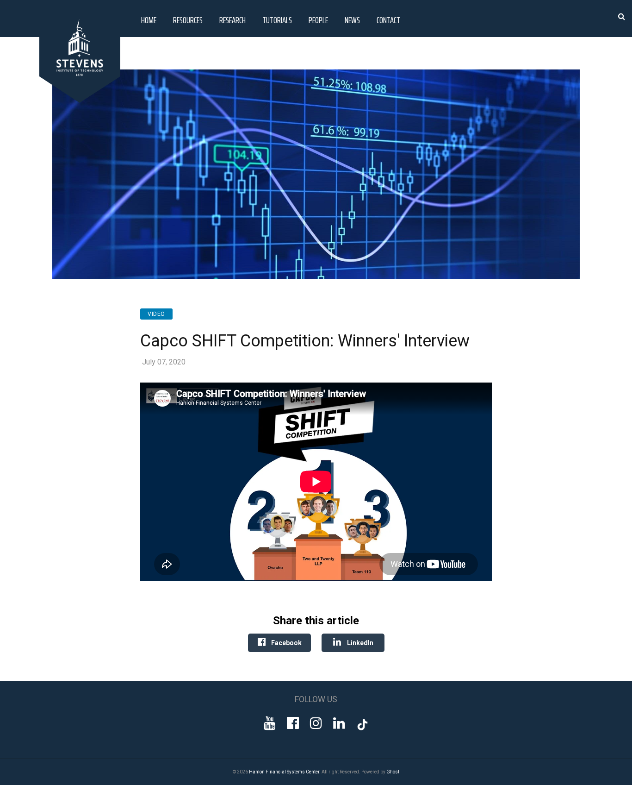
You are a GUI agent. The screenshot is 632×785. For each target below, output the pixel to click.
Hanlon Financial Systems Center (284, 771)
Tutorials (277, 20)
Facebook (286, 643)
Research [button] (232, 20)
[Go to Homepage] (81, 100)
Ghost (392, 771)
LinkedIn (359, 643)
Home (148, 20)
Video (156, 314)
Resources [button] (188, 20)
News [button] (352, 20)
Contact (388, 20)
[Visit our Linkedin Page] (339, 723)
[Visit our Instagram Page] (316, 723)
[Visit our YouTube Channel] (270, 723)
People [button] (318, 20)
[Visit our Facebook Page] (293, 723)
